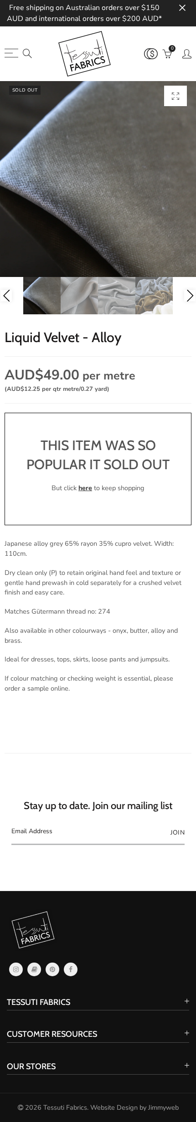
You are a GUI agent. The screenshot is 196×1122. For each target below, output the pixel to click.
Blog (34, 969)
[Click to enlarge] (175, 96)
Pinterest (52, 969)
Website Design (114, 1107)
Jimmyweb (163, 1107)
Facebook (70, 969)
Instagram (16, 969)
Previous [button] (6, 296)
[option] (98, 179)
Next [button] (190, 296)
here (85, 487)
